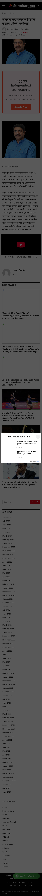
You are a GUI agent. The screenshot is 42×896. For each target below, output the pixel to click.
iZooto (38, 461)
